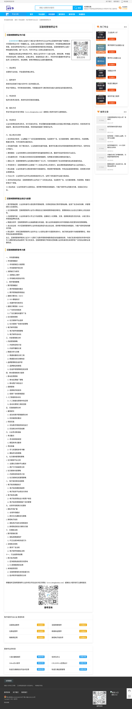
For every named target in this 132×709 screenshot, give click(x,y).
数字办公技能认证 (114, 58)
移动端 (126, 1)
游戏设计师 (101, 9)
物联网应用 (13, 637)
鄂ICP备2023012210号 (29, 697)
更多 (125, 27)
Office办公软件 (14, 663)
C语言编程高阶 (14, 657)
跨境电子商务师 (57, 637)
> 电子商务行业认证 (31, 20)
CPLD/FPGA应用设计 (59, 663)
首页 (31, 14)
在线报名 (41, 625)
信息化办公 (56, 657)
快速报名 (82, 14)
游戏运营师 (94, 9)
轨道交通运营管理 (58, 669)
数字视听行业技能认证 (116, 45)
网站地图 (6, 702)
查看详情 (41, 657)
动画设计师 (87, 9)
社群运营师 (13, 631)
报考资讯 (62, 14)
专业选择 (41, 14)
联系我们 (116, 1)
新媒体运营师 (57, 631)
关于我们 (109, 1)
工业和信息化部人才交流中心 (25, 685)
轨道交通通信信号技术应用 (19, 669)
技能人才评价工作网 (9, 685)
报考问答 (72, 14)
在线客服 (124, 9)
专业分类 (15, 14)
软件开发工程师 (110, 9)
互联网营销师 (14, 41)
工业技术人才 (113, 32)
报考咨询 (7, 692)
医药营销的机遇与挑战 (114, 126)
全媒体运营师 (14, 625)
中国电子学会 (38, 685)
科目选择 (52, 14)
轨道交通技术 (113, 83)
